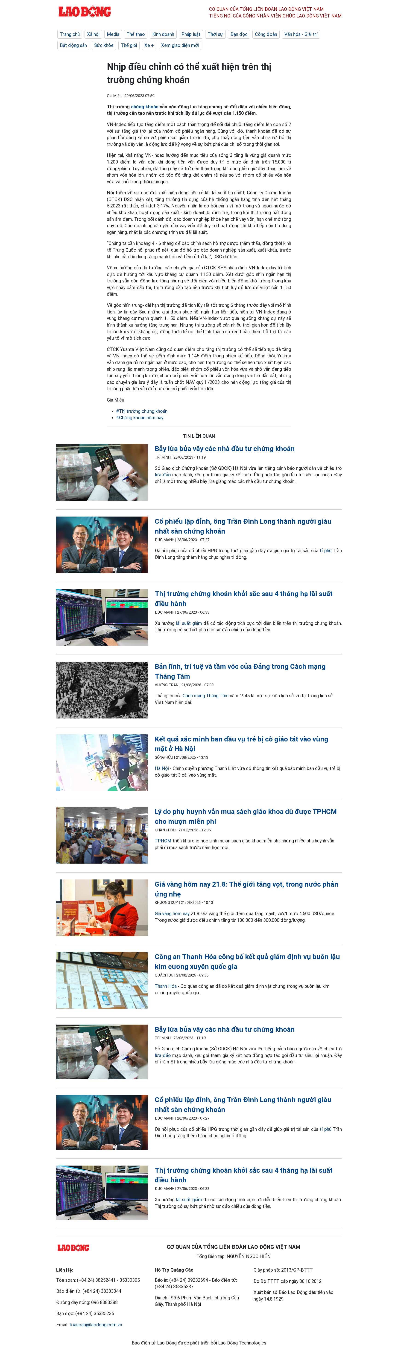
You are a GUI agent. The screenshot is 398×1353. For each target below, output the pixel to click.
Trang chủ (70, 34)
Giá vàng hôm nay (172, 913)
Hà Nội (162, 768)
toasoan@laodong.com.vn (95, 1324)
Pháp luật (190, 34)
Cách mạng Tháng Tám (206, 695)
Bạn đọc (239, 34)
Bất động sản (73, 45)
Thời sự (215, 34)
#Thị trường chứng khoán (141, 411)
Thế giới (129, 45)
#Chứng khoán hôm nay (139, 417)
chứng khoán (144, 106)
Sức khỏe (104, 45)
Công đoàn (266, 34)
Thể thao (136, 34)
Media (113, 34)
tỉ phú (326, 550)
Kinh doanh (163, 34)
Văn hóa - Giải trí (300, 34)
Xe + (149, 45)
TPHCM (163, 841)
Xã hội (93, 34)
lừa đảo (163, 474)
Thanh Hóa (166, 986)
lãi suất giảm (189, 623)
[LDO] (102, 473)
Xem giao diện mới (180, 45)
